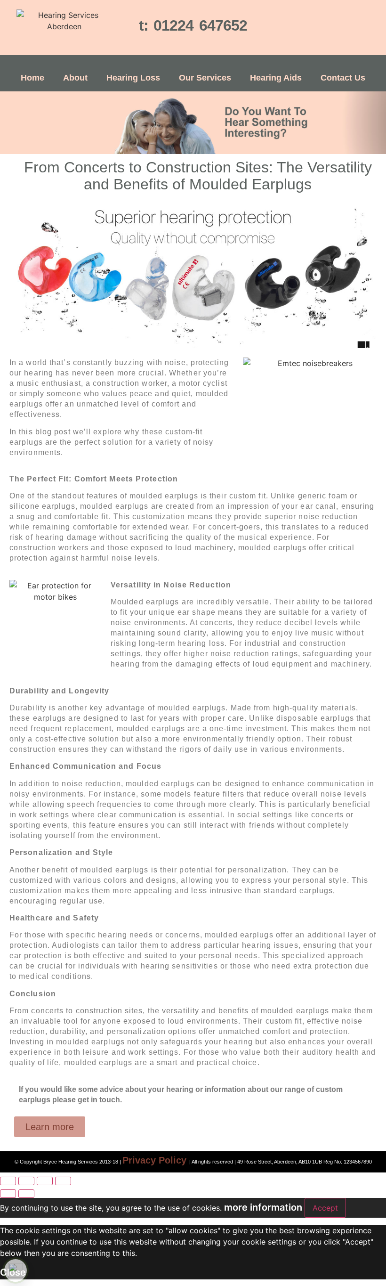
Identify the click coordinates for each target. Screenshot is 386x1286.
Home (32, 77)
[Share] (45, 1181)
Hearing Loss (133, 77)
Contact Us (343, 77)
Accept (325, 1208)
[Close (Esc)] (63, 1181)
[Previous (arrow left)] (8, 1193)
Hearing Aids (276, 77)
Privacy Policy (154, 1160)
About (75, 77)
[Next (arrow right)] (26, 1193)
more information (263, 1207)
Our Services (205, 77)
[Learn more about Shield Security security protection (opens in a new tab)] (15, 1270)
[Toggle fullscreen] (26, 1181)
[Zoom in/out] (8, 1181)
